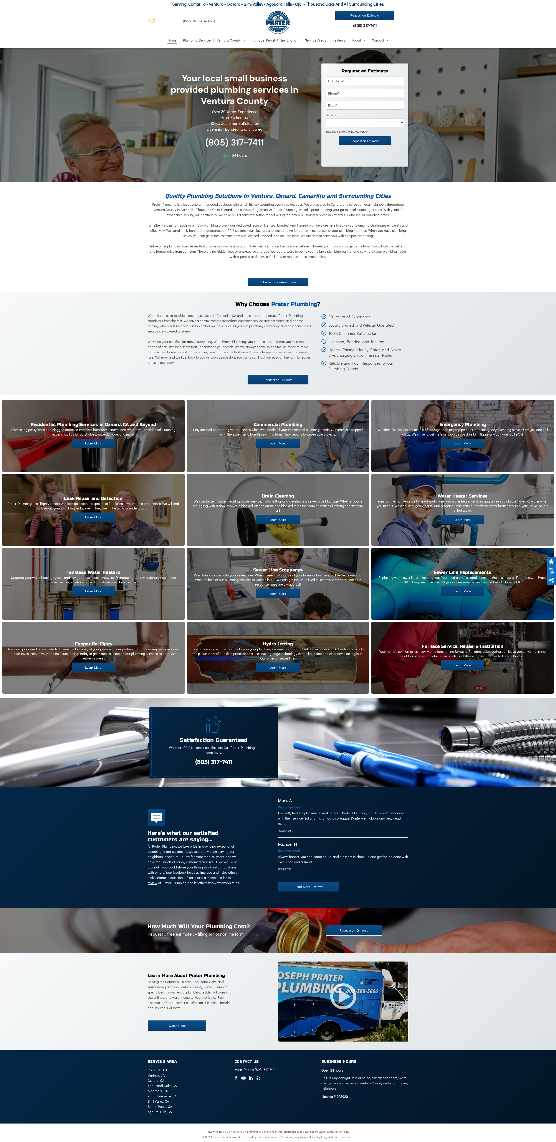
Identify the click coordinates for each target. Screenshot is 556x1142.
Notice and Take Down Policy (300, 1131)
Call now (161, 357)
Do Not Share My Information (243, 1131)
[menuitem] (172, 40)
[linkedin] (251, 1078)
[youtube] (243, 1078)
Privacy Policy (214, 1131)
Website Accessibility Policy (334, 1131)
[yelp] (258, 1078)
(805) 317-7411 (365, 25)
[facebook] (236, 1078)
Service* (332, 115)
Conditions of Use (272, 1131)
